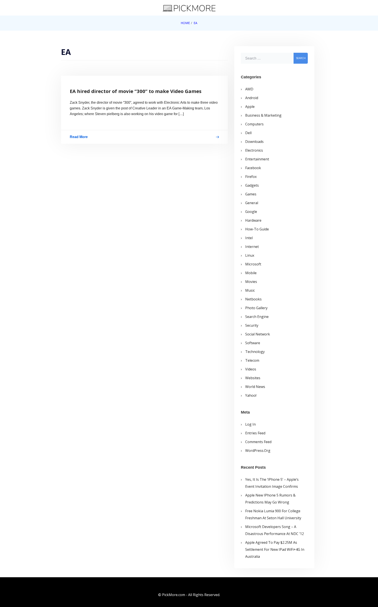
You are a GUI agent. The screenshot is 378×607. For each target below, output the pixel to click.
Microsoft (253, 264)
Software (252, 342)
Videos (250, 369)
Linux (249, 255)
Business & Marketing (263, 115)
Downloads (254, 141)
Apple (250, 106)
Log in (250, 424)
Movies (251, 281)
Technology (255, 351)
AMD (249, 89)
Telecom (252, 360)
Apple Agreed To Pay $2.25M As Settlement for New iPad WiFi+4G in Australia (274, 549)
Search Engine (257, 316)
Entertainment (257, 159)
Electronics (254, 150)
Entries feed (255, 433)
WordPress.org (257, 450)
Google (251, 211)
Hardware (253, 220)
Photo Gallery (256, 307)
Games (250, 194)
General (251, 202)
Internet (252, 246)
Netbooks (253, 299)
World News (255, 386)
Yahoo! (250, 395)
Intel (249, 237)
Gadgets (252, 185)
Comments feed (258, 441)
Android (251, 97)
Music (250, 290)
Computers (254, 124)
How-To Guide (257, 229)
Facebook (253, 167)
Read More (79, 137)
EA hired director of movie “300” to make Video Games (135, 91)
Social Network (257, 334)
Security (251, 325)
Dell (248, 132)
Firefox (251, 176)
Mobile (251, 272)
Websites (252, 377)
